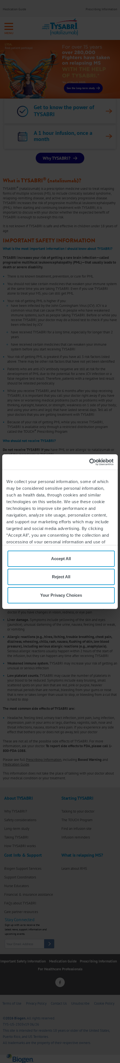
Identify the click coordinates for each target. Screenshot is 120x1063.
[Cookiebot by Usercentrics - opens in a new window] (89, 462)
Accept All (61, 558)
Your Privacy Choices (61, 595)
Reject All (61, 576)
